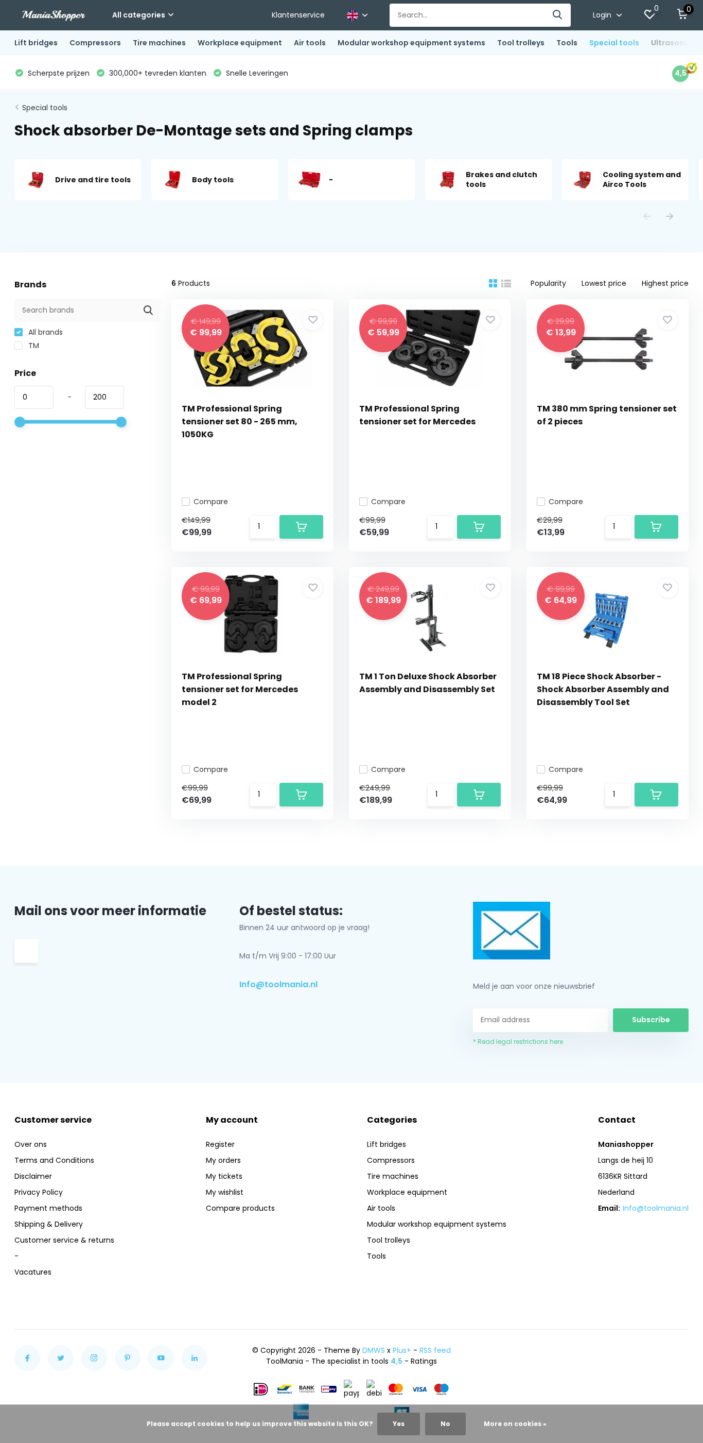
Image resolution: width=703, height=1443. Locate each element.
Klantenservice (298, 15)
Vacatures (32, 1272)
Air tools (310, 43)
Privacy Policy (38, 1192)
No (445, 1423)
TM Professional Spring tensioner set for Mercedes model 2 (240, 689)
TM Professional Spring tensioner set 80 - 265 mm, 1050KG (239, 421)
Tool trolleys (520, 43)
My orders (223, 1160)
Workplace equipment (240, 43)
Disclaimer (33, 1176)
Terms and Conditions (54, 1160)
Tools (566, 43)
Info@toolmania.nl (278, 984)
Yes (399, 1423)
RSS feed (435, 1350)
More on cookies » (515, 1423)
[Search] (558, 15)
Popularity (548, 283)
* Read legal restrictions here (518, 1041)
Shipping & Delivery (48, 1224)
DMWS (373, 1350)
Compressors (95, 43)
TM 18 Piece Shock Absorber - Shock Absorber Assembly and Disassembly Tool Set (603, 689)
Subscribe (651, 1020)
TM (32, 345)
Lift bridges (36, 43)
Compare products (240, 1208)
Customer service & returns (64, 1240)
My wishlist (224, 1192)
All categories (138, 15)
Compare (211, 501)
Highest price (665, 283)
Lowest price (604, 283)
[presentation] (647, 217)
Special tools (614, 43)
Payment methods (48, 1208)
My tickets (224, 1176)
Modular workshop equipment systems (411, 43)
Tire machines (159, 43)
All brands (44, 332)
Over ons (30, 1144)
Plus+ (402, 1350)
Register (220, 1144)
